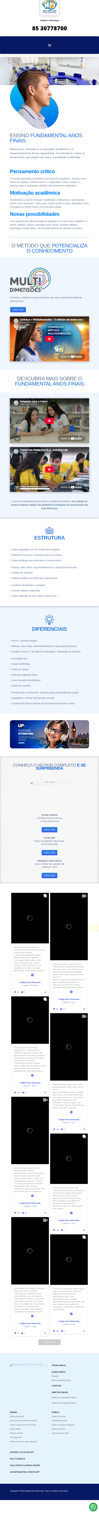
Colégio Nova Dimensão (30, 982)
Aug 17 (73, 1002)
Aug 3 (73, 1223)
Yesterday (34, 985)
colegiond (25, 985)
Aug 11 (34, 1086)
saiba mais (18, 309)
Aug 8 (34, 1206)
